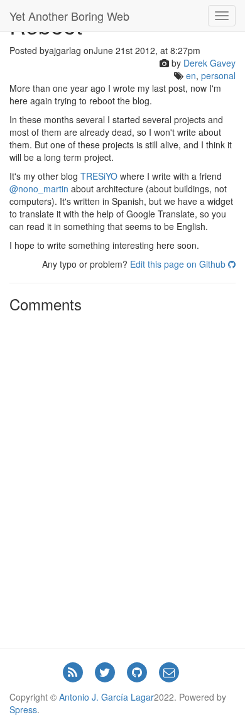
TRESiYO (98, 176)
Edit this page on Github (179, 264)
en (191, 75)
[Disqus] (122, 476)
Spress (23, 709)
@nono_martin (38, 188)
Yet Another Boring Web (69, 16)
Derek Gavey (209, 63)
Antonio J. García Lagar (106, 697)
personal (218, 75)
